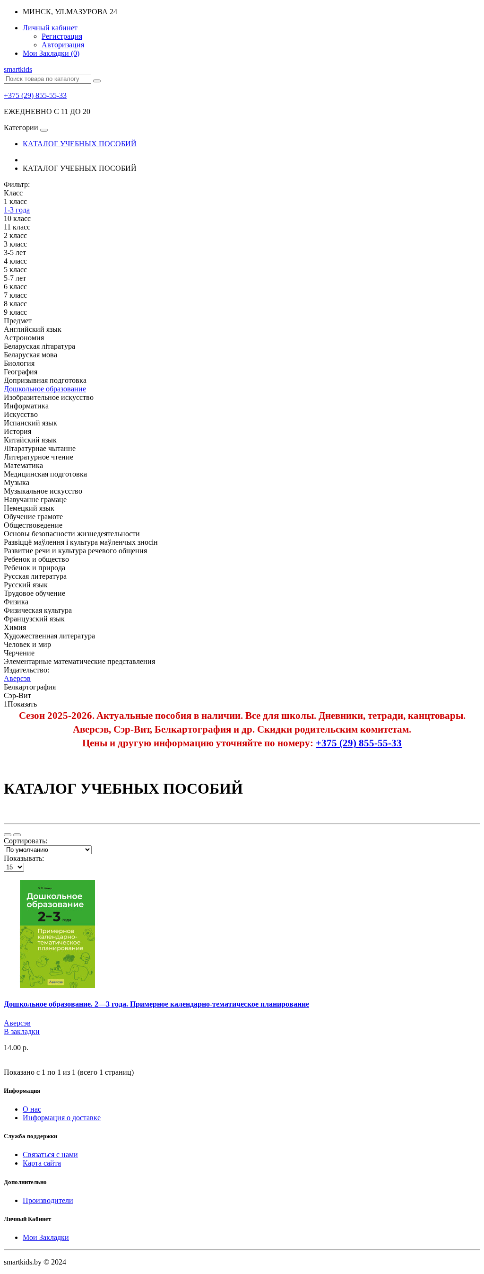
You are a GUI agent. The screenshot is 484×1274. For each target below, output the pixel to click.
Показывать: (24, 858)
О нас (32, 1109)
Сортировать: (25, 841)
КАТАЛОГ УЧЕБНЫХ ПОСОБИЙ (80, 144)
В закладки (22, 1031)
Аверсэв (17, 1023)
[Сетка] (17, 834)
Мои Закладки (46, 1237)
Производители (48, 1200)
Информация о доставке (62, 1118)
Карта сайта (42, 1163)
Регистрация (62, 36)
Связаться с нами (50, 1154)
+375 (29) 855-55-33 (35, 95)
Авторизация (63, 45)
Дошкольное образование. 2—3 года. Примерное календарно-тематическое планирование (156, 1004)
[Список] (7, 834)
